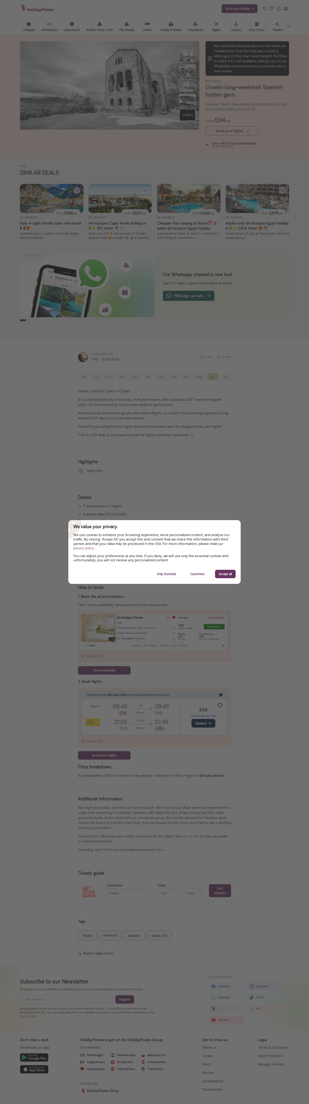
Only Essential (166, 574)
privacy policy (83, 548)
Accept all (225, 574)
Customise (197, 574)
